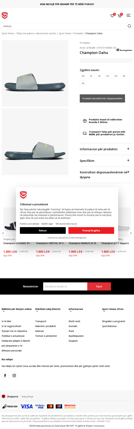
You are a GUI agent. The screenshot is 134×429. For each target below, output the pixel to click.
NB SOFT (70, 425)
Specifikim (87, 161)
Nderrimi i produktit (45, 326)
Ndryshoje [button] (27, 396)
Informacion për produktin (98, 149)
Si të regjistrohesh (11, 326)
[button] (67, 26)
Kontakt (73, 326)
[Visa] (26, 406)
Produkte (78, 33)
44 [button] (115, 76)
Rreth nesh (74, 321)
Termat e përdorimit (46, 335)
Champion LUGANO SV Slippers (18, 243)
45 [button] (123, 76)
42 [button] (99, 76)
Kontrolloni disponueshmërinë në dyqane (103, 174)
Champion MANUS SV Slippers (83, 243)
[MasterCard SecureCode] (70, 406)
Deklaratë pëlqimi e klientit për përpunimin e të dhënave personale (16, 345)
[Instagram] (14, 375)
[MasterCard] (50, 406)
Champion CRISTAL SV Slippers (50, 243)
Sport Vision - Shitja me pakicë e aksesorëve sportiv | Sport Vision (36, 33)
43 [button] (107, 76)
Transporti (40, 321)
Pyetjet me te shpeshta (14, 331)
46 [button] (83, 83)
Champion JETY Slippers (115, 243)
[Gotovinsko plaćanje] (10, 406)
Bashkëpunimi (76, 335)
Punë (71, 331)
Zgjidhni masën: (90, 70)
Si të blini (6, 321)
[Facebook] (5, 375)
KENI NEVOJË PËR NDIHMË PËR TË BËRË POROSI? (67, 4)
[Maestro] (59, 406)
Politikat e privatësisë (13, 335)
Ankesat (39, 331)
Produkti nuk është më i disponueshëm (102, 98)
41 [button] (91, 76)
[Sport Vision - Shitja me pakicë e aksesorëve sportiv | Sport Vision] (5, 15)
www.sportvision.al (45, 425)
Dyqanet (73, 340)
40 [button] (83, 76)
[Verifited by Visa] (40, 406)
